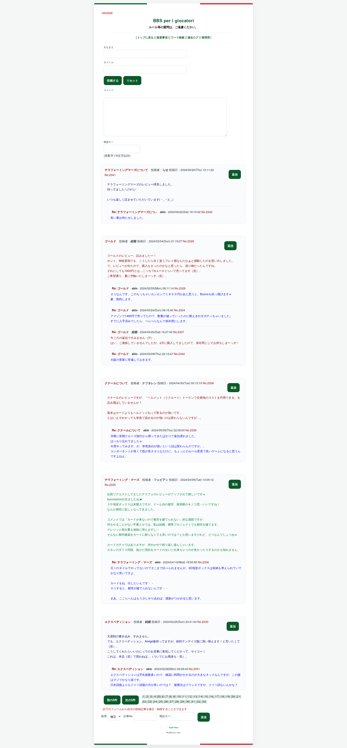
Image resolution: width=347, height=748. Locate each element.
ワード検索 (177, 37)
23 (149, 701)
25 (160, 701)
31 (193, 701)
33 (204, 701)
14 (200, 696)
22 (144, 701)
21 (238, 696)
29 (182, 701)
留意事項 (162, 37)
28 (177, 701)
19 (227, 696)
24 (155, 701)
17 (217, 696)
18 (222, 696)
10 (179, 696)
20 (233, 696)
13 (195, 696)
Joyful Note (173, 728)
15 (206, 696)
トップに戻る (145, 37)
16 (211, 696)
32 (198, 701)
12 (189, 696)
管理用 (206, 37)
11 (184, 696)
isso (178, 733)
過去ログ (193, 37)
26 (166, 701)
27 (171, 701)
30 (187, 701)
